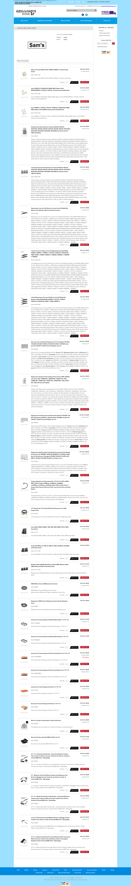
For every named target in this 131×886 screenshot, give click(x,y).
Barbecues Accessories (45, 20)
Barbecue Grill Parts (90, 872)
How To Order (77, 872)
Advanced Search (102, 46)
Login (83, 1)
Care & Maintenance (86, 20)
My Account (71, 1)
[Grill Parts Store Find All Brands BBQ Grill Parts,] (26, 15)
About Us (35, 869)
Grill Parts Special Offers (104, 33)
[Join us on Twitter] (86, 15)
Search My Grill (55, 869)
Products (26, 869)
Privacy (65, 869)
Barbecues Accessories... (104, 35)
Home (18, 869)
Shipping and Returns (77, 869)
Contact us (44, 869)
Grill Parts (24, 20)
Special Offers (65, 20)
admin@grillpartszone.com (108, 6)
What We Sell (50, 872)
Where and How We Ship (64, 872)
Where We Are (39, 872)
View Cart (78, 1)
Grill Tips (104, 869)
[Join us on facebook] (82, 15)
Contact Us (106, 20)
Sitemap (112, 869)
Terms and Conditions (92, 869)
